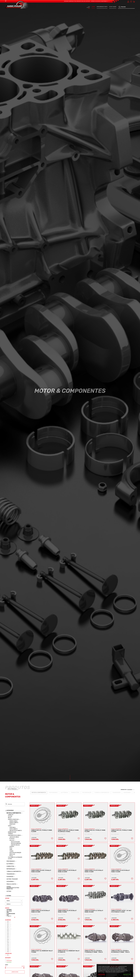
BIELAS (9, 817)
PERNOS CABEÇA (13, 821)
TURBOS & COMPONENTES (14, 871)
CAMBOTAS (10, 814)
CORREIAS (10, 833)
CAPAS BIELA (12, 827)
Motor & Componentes (13, 789)
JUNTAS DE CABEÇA (14, 837)
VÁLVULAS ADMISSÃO (16, 843)
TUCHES (11, 851)
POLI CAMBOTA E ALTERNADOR (15, 857)
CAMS (10, 849)
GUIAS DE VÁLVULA (15, 845)
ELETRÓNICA (10, 863)
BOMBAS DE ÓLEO (12, 832)
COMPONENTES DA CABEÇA (14, 835)
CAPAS (9, 825)
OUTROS (10, 858)
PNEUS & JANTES (11, 884)
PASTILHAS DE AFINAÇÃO (15, 852)
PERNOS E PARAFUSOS (13, 819)
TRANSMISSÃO (11, 874)
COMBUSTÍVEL (10, 866)
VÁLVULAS (11, 840)
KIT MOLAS (11, 838)
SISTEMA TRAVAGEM (12, 879)
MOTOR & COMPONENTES (14, 813)
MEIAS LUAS (12, 854)
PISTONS (10, 816)
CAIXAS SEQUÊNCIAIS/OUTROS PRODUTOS (13, 888)
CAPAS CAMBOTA (13, 829)
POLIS (10, 848)
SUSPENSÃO (10, 876)
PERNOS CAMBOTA (13, 822)
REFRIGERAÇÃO (11, 869)
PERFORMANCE (11, 861)
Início (9, 788)
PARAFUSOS (12, 824)
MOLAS (11, 855)
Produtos (13, 788)
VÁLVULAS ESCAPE (15, 841)
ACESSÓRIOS (10, 881)
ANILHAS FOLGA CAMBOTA (15, 830)
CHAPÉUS (11, 846)
